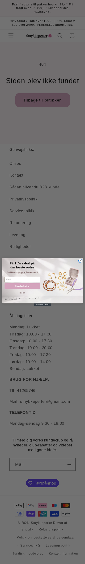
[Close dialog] (80, 261)
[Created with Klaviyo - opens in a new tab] (42, 304)
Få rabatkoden (22, 286)
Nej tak (22, 293)
